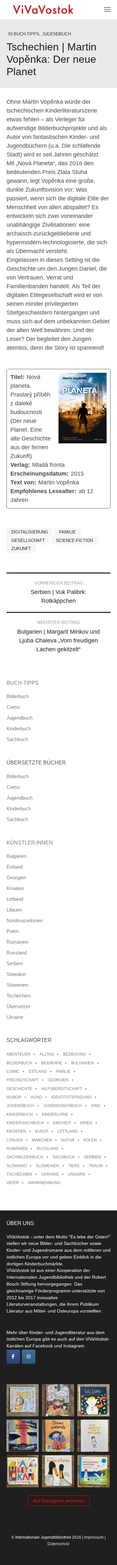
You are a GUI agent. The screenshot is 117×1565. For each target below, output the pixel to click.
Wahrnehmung (44, 1182)
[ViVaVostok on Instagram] (28, 1357)
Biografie (51, 1063)
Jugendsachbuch (62, 1105)
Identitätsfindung (71, 1097)
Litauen (14, 909)
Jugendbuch (56, 34)
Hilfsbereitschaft (61, 1088)
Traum (96, 1166)
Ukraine (14, 1017)
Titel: (17, 377)
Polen (12, 931)
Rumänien (17, 942)
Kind (95, 1105)
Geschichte (19, 1088)
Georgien (16, 877)
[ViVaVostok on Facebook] (13, 1357)
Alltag (47, 1054)
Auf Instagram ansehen (58, 1500)
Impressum (94, 1537)
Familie (67, 532)
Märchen (42, 1140)
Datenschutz (58, 1544)
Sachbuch (17, 739)
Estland (14, 867)
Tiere (74, 1166)
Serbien (14, 963)
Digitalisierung (29, 532)
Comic (13, 707)
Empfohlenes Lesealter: (43, 491)
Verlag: (20, 465)
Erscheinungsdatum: (39, 473)
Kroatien (15, 888)
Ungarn (76, 1174)
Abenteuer (18, 1054)
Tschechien (18, 995)
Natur (67, 1140)
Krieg (86, 1123)
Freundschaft (22, 1080)
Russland (16, 952)
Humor (13, 1097)
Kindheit (62, 1123)
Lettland (14, 899)
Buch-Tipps (26, 34)
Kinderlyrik (55, 1114)
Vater (12, 1182)
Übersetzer (18, 1006)
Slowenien (17, 985)
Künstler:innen (29, 842)
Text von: (23, 482)
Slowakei (16, 974)
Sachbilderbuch (24, 1157)
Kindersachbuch (25, 1123)
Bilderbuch (17, 696)
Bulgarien (16, 856)
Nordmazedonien (24, 920)
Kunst (41, 1131)
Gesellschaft (28, 540)
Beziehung (74, 1054)
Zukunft (21, 548)
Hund (36, 1097)
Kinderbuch (18, 728)
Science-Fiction (74, 540)
